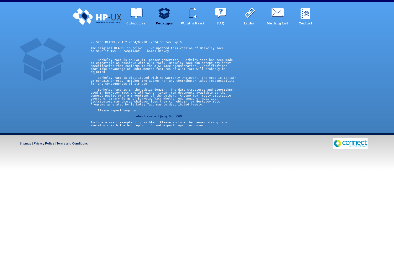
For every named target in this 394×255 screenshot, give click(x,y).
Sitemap (25, 143)
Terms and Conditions (72, 143)
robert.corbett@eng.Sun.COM (158, 116)
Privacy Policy (44, 143)
